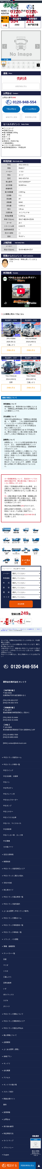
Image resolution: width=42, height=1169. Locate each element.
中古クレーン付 (9, 794)
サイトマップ (8, 1140)
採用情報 (7, 1112)
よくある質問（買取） (12, 1049)
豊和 (5, 1105)
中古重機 (6, 841)
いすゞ (5, 989)
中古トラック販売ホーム (13, 757)
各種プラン (8, 1056)
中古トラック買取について (13, 1014)
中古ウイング (8, 770)
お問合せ (7, 1119)
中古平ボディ (8, 788)
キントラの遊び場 (10, 1085)
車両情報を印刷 (30, 117)
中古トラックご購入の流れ (13, 876)
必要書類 (7, 1042)
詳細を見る (11, 350)
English (6, 1155)
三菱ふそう (7, 977)
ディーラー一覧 (9, 953)
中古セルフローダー (10, 800)
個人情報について (10, 1035)
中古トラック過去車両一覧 (13, 897)
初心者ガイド (8, 890)
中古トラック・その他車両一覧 (27, 629)
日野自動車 (7, 983)
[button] (4, 46)
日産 (5, 959)
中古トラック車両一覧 (12, 764)
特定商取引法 (8, 1133)
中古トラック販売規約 (12, 904)
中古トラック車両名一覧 (13, 932)
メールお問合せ (30, 109)
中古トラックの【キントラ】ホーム (9, 629)
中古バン (6, 782)
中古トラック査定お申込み (13, 1028)
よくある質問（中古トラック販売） (17, 911)
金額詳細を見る (21, 86)
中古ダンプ (7, 806)
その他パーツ (8, 847)
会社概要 (7, 1070)
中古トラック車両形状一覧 (13, 925)
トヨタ (5, 971)
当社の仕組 (8, 883)
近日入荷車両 (8, 854)
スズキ (5, 1000)
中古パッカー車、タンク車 (13, 835)
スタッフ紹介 (8, 1092)
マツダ (5, 965)
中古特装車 (7, 829)
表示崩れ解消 (8, 1126)
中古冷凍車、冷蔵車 (10, 776)
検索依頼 (7, 861)
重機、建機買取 (9, 946)
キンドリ (7, 1063)
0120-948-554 (15, 11)
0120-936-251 (31, 11)
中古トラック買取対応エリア (14, 1021)
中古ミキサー (8, 811)
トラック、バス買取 (11, 939)
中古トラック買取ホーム (13, 918)
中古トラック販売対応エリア (14, 869)
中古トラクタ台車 (9, 817)
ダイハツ (6, 1006)
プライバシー (8, 1148)
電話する (12, 1165)
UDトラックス (8, 994)
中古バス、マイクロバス (12, 823)
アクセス (7, 1077)
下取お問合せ (11, 109)
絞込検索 (21, 604)
